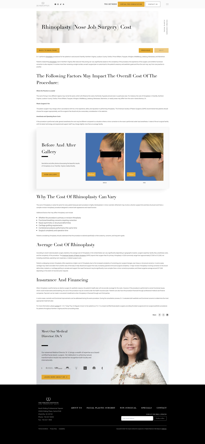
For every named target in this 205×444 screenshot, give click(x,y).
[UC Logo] (72, 368)
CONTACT (162, 408)
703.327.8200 (110, 4)
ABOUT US (76, 408)
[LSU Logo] (54, 368)
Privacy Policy (53, 429)
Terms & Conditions (43, 429)
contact (57, 306)
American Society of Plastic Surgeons (74, 255)
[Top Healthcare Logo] (89, 368)
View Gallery (50, 174)
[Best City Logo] (80, 368)
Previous (145, 50)
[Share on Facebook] (159, 315)
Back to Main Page (48, 50)
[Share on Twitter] (163, 315)
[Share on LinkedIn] (167, 315)
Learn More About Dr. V (55, 377)
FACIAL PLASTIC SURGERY (101, 408)
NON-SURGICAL (128, 408)
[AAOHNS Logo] (45, 368)
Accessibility (62, 429)
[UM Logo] (63, 368)
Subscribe (160, 418)
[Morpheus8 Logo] (98, 368)
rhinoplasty (49, 57)
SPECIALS (146, 408)
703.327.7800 (47, 420)
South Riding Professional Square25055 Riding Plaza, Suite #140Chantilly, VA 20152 (50, 411)
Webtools (164, 429)
